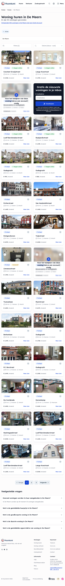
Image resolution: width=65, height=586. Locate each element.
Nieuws (36, 569)
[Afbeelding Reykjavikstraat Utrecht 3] (49, 128)
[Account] (54, 3)
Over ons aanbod (55, 549)
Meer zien (26, 78)
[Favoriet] (28, 68)
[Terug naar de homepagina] (8, 3)
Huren (9, 10)
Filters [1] (16, 46)
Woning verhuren (38, 546)
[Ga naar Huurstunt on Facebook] (4, 549)
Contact (52, 552)
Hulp (35, 559)
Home (3, 10)
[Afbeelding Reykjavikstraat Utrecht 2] (48, 128)
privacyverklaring (54, 110)
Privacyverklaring (38, 579)
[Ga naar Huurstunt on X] (2, 549)
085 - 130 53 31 (54, 569)
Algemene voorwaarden (26, 578)
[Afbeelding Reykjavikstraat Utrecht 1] (47, 128)
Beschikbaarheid (38, 549)
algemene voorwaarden (42, 110)
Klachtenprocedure (39, 562)
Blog (35, 565)
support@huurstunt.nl (56, 568)
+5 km (6, 31)
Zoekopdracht (38, 552)
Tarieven (52, 543)
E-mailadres (40, 94)
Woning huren (38, 543)
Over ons (52, 546)
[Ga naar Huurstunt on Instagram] (6, 549)
